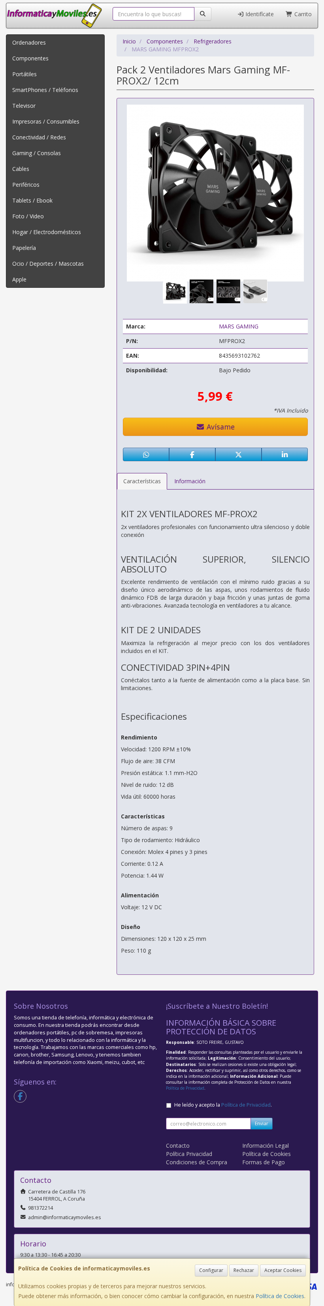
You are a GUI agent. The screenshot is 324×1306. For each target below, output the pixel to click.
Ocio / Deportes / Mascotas (48, 263)
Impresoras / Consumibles (45, 121)
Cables (20, 169)
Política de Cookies (280, 1296)
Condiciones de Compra (196, 1162)
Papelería (24, 247)
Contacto (178, 1145)
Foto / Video (28, 216)
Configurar (211, 1270)
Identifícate (259, 14)
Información (189, 481)
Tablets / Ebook (32, 200)
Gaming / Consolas (36, 153)
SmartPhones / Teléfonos (45, 90)
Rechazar (244, 1270)
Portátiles (24, 74)
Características (142, 481)
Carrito (302, 14)
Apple (19, 279)
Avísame (220, 427)
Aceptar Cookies (282, 1270)
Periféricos (26, 184)
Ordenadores (29, 42)
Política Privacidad (189, 1154)
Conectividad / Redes (39, 137)
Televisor (24, 105)
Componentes (30, 58)
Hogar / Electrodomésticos (46, 232)
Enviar (261, 1123)
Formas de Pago (263, 1162)
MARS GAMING (238, 326)
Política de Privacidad (185, 1088)
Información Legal (265, 1145)
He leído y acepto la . (223, 1104)
